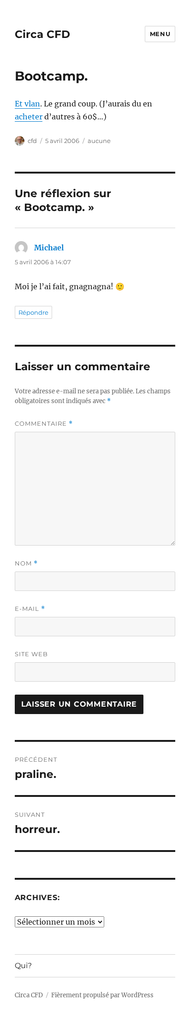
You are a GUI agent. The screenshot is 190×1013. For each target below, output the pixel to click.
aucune (99, 140)
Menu (160, 33)
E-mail (30, 609)
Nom (26, 563)
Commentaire (44, 424)
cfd (32, 140)
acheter (28, 116)
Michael (49, 247)
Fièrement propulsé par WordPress (102, 995)
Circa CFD (42, 34)
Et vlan (27, 103)
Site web (31, 654)
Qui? (23, 965)
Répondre (33, 312)
